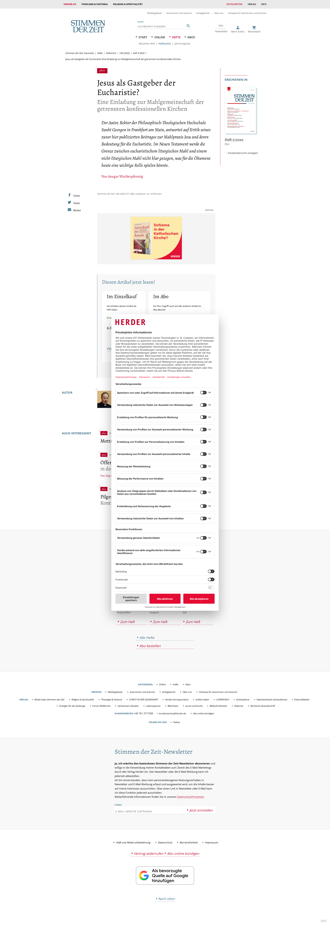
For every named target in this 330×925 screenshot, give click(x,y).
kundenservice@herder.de (172, 713)
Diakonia (238, 705)
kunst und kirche (193, 705)
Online (159, 37)
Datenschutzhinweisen (190, 796)
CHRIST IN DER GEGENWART (143, 699)
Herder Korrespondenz (176, 699)
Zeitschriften (235, 4)
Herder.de (70, 4)
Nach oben (166, 898)
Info (263, 4)
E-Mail (118, 804)
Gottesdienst (242, 699)
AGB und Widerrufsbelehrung (133, 842)
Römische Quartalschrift (262, 705)
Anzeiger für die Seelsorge (72, 705)
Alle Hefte (146, 637)
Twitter (176, 722)
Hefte (176, 37)
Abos (191, 37)
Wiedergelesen (154, 13)
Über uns (218, 13)
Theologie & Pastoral (94, 4)
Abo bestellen (150, 646)
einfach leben (202, 699)
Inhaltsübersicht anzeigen (243, 153)
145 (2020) (124, 53)
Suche (141, 21)
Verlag (252, 4)
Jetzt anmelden (201, 810)
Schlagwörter (203, 13)
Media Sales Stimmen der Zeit (49, 699)
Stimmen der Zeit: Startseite (79, 53)
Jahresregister (182, 43)
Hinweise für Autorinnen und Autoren (247, 13)
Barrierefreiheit (188, 842)
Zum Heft (127, 621)
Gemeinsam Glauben (128, 705)
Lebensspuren (153, 705)
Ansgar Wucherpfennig (125, 176)
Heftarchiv (164, 43)
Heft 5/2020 (138, 53)
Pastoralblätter (301, 699)
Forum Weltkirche (101, 705)
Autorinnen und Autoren (179, 13)
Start (143, 37)
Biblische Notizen (218, 705)
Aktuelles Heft (147, 43)
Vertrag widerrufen (148, 853)
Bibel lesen (172, 705)
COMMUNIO (222, 699)
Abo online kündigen (203, 713)
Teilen (76, 195)
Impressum (211, 842)
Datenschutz (165, 842)
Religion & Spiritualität (128, 4)
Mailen (77, 210)
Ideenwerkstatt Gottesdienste (271, 699)
